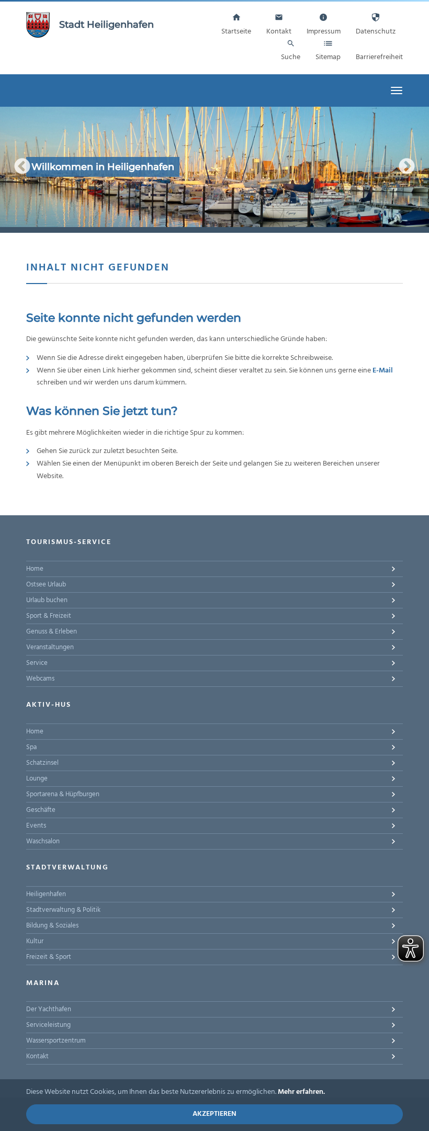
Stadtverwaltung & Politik (63, 909)
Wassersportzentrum (56, 1040)
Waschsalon (43, 841)
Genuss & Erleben (51, 631)
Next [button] (407, 167)
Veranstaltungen (50, 647)
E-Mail (382, 371)
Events (36, 825)
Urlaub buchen (46, 600)
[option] (214, 167)
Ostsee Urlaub (46, 584)
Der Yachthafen (48, 1009)
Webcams (40, 678)
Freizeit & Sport (48, 957)
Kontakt (37, 1056)
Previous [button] (22, 167)
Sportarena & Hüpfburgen (62, 794)
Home (34, 568)
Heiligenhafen (46, 894)
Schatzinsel (42, 762)
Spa (31, 747)
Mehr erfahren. (301, 1092)
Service (37, 663)
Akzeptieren (214, 1114)
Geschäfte (40, 810)
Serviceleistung (48, 1025)
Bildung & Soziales (52, 925)
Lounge (37, 778)
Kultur (34, 941)
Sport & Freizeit (48, 615)
